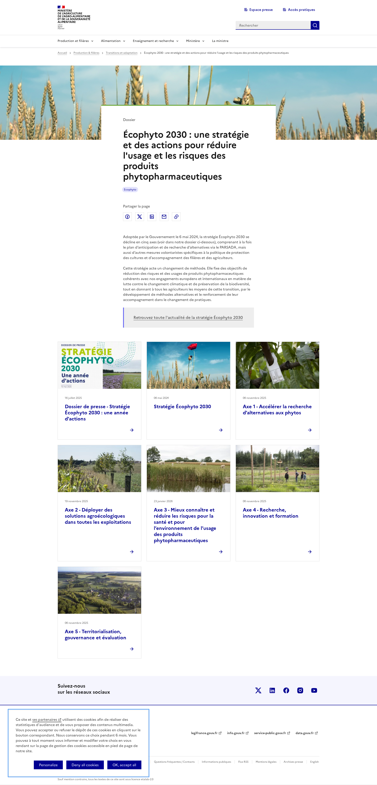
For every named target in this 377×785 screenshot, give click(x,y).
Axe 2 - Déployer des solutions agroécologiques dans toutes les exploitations (98, 516)
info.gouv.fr (236, 733)
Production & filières (86, 53)
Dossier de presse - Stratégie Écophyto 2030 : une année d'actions (97, 412)
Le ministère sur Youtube (314, 690)
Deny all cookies (85, 765)
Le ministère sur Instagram (300, 690)
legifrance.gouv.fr (204, 733)
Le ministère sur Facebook (286, 690)
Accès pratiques (301, 9)
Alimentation (111, 41)
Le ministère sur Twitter (258, 690)
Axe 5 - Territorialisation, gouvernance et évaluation (95, 634)
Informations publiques (216, 762)
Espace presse (261, 9)
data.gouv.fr (305, 733)
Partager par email (164, 216)
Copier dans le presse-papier (176, 216)
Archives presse (293, 762)
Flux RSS (243, 762)
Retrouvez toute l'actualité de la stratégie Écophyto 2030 (188, 317)
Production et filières (73, 41)
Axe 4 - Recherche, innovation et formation (270, 513)
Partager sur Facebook (127, 216)
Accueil (62, 53)
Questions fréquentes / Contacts (174, 762)
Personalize (48, 765)
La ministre (220, 41)
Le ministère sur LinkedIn (272, 690)
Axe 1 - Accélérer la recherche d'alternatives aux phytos (277, 409)
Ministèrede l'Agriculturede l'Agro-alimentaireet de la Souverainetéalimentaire (74, 16)
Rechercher (315, 25)
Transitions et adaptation (121, 53)
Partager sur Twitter (139, 216)
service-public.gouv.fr (270, 733)
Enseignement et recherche (153, 41)
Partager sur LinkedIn (151, 216)
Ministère (193, 41)
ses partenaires (44, 719)
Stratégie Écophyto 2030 (182, 406)
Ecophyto (130, 190)
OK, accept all (124, 765)
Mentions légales (266, 762)
